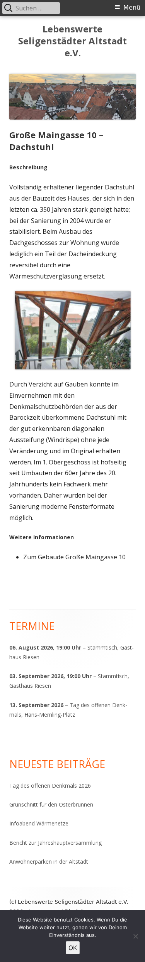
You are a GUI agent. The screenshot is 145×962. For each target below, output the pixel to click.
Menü (131, 7)
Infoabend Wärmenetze (38, 823)
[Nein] (135, 936)
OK (72, 948)
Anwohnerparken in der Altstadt (48, 861)
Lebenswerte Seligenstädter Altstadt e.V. (72, 41)
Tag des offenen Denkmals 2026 (50, 785)
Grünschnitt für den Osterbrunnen (51, 804)
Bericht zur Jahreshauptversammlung (55, 842)
